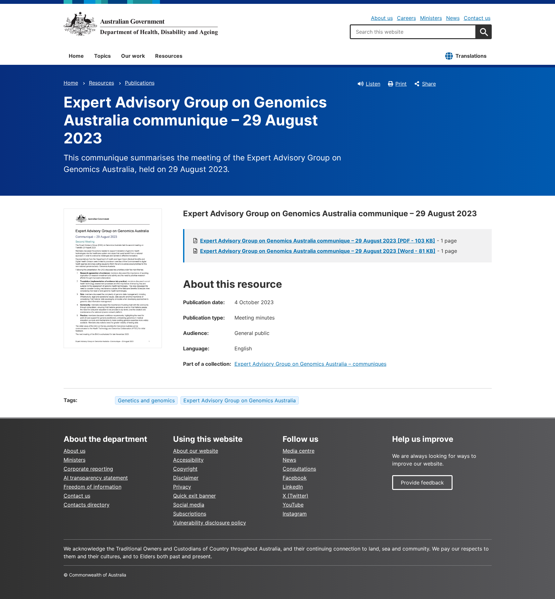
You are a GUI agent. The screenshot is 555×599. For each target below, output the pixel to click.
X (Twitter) (295, 495)
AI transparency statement (96, 478)
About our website (195, 451)
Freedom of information (92, 486)
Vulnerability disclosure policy (209, 522)
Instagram (295, 513)
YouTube (293, 504)
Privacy (182, 486)
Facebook (295, 478)
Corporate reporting (88, 469)
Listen (373, 84)
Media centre (298, 451)
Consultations (299, 469)
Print (401, 84)
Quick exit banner (194, 495)
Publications (139, 83)
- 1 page (328, 240)
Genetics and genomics (146, 400)
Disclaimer (185, 478)
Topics (102, 56)
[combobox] (413, 31)
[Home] (141, 24)
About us (382, 18)
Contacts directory (87, 504)
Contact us (477, 18)
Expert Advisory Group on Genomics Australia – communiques (310, 364)
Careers (406, 18)
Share (429, 84)
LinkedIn (293, 486)
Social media (188, 504)
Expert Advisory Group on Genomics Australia (239, 400)
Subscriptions (189, 513)
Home (76, 56)
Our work (133, 56)
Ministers (431, 18)
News (453, 18)
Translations (471, 56)
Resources (168, 56)
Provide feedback (422, 482)
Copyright (185, 469)
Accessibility (188, 460)
